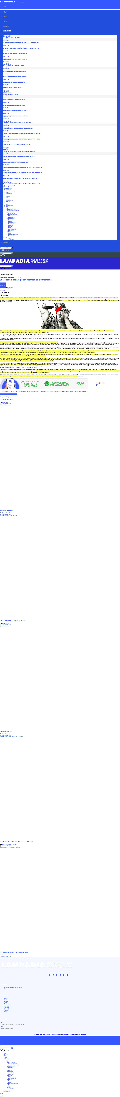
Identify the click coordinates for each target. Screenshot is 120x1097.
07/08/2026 (6, 51)
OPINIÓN (5, 22)
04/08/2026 (6, 131)
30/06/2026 (6, 113)
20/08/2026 (6, 79)
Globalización (8, 189)
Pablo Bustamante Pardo (8, 955)
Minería (7, 201)
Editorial (7, 193)
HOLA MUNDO (11, 208)
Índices (7, 197)
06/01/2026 (6, 61)
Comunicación (11, 212)
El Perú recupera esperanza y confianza (14, 952)
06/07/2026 (6, 108)
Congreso (5, 391)
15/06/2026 (6, 147)
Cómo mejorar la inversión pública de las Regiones (21, 48)
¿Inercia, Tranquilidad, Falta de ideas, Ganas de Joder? (21, 139)
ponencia (81, 391)
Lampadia (10, 287)
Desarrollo (10, 218)
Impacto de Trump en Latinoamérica (15, 116)
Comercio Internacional (10, 185)
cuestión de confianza (18, 391)
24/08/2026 (6, 159)
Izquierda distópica (7, 399)
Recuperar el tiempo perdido (13, 87)
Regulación (8, 206)
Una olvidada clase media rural (14, 66)
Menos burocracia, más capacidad (14, 76)
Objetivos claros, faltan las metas (12, 620)
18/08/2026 (6, 164)
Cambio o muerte (6, 731)
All (6, 33)
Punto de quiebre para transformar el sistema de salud (22, 173)
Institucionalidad (9, 200)
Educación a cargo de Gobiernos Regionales (18, 123)
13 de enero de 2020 (5, 289)
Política (7, 34)
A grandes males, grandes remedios (15, 167)
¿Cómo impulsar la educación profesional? (18, 133)
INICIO (4, 6)
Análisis (7, 212)
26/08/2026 (6, 74)
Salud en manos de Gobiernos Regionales (17, 162)
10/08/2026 (6, 45)
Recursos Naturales (9, 205)
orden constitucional (55, 391)
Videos (6, 1001)
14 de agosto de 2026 (5, 956)
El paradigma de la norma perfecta (15, 178)
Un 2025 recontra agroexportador (15, 59)
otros (5, 1013)
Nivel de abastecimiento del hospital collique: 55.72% (21, 184)
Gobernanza (8, 196)
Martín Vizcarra (46, 391)
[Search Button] (12, 248)
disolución (31, 391)
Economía (10, 220)
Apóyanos (6, 989)
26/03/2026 (6, 175)
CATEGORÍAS (6, 31)
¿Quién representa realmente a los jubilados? (19, 151)
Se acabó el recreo (6, 510)
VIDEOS (5, 26)
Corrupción (10, 391)
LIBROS (5, 237)
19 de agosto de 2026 (5, 845)
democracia (26, 391)
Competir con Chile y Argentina (14, 53)
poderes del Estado (74, 391)
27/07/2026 (6, 136)
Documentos (7, 1004)
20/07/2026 (6, 90)
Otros (9, 231)
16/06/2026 (6, 118)
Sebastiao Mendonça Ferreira (9, 844)
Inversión (6, 1006)
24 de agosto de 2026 (5, 514)
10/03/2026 (6, 186)
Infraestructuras (9, 193)
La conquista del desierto (12, 37)
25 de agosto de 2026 (5, 403)
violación (85, 391)
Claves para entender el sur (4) (14, 82)
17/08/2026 (6, 102)
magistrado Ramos (38, 391)
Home (1, 274)
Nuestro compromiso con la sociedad (13, 987)
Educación (10, 222)
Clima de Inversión (12, 209)
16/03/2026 (6, 181)
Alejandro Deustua (6, 734)
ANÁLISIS (5, 17)
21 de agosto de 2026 (5, 624)
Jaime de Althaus (6, 623)
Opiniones (8, 210)
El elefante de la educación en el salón (16, 144)
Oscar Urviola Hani (64, 391)
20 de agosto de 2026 (5, 735)
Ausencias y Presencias (11, 94)
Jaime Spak (5, 402)
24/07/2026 (6, 56)
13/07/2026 (6, 141)
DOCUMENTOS (6, 247)
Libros (5, 1002)
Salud (9, 237)
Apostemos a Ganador (10, 110)
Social (7, 208)
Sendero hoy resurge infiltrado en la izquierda (16, 842)
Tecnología (8, 209)
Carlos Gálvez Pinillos (7, 513)
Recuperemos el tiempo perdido (14, 105)
